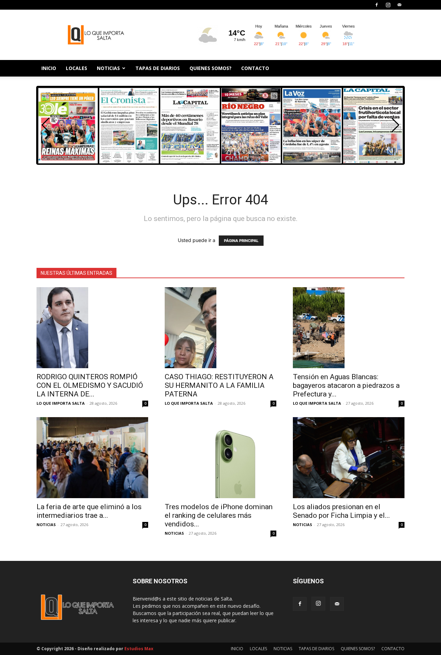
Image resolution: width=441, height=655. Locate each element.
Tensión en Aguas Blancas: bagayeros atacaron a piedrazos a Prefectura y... (346, 385)
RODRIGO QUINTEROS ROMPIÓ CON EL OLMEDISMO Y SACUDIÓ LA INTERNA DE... (90, 385)
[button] (395, 125)
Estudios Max (138, 649)
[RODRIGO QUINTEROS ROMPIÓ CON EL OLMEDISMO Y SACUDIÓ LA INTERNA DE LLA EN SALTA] (92, 327)
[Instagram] (388, 5)
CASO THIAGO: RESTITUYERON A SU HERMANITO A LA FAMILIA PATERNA (219, 385)
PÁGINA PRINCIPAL (241, 240)
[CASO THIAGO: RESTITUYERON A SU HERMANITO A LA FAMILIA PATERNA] (220, 327)
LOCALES (76, 68)
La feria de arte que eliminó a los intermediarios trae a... (89, 511)
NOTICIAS (108, 68)
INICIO (48, 68)
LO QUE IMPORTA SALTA (61, 403)
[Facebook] (376, 5)
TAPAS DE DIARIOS (157, 68)
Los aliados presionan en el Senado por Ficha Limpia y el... (341, 511)
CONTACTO (255, 68)
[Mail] (399, 5)
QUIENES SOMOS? (210, 68)
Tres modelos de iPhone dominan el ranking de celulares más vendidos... (219, 515)
